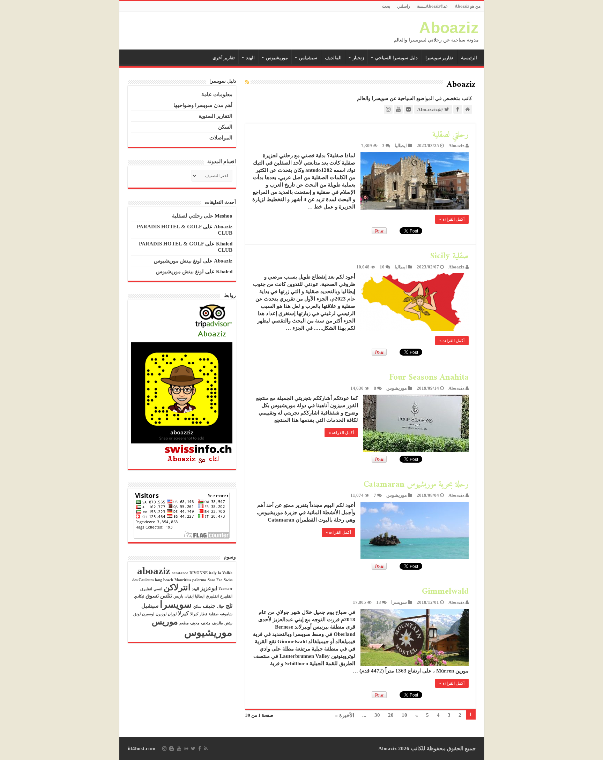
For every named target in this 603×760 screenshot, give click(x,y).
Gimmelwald (445, 591)
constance (180, 573)
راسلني (403, 6)
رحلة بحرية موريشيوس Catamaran (416, 484)
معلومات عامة (216, 94)
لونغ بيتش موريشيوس (178, 261)
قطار (203, 614)
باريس (178, 596)
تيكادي (139, 596)
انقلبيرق (212, 596)
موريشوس (396, 388)
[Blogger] (172, 748)
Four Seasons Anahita (429, 377)
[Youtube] (179, 748)
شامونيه (226, 614)
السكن (225, 127)
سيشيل (149, 606)
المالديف (333, 57)
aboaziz (153, 570)
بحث (386, 6)
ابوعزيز (208, 588)
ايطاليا (401, 145)
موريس (165, 621)
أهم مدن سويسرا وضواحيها (202, 105)
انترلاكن (177, 587)
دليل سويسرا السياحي (396, 57)
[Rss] (205, 748)
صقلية (213, 614)
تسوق (152, 596)
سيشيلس (308, 57)
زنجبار (358, 57)
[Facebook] (200, 748)
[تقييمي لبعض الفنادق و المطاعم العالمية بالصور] (213, 321)
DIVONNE (198, 573)
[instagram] (164, 748)
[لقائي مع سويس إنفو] (198, 454)
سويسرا (399, 602)
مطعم (184, 623)
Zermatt (225, 589)
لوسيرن (148, 614)
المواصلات (220, 137)
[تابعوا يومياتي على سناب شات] (181, 392)
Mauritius (182, 580)
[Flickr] (186, 748)
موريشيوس (277, 57)
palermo (199, 580)
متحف (205, 623)
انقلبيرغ (226, 596)
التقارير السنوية (215, 116)
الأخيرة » (344, 715)
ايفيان (189, 596)
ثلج (229, 606)
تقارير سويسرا (439, 57)
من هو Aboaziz (468, 6)
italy (213, 573)
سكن (197, 606)
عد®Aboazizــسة (432, 6)
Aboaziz (449, 28)
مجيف (195, 623)
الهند (250, 57)
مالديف (217, 623)
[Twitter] (193, 748)
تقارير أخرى (224, 57)
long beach (164, 580)
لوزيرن (161, 614)
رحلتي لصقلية (450, 135)
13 (378, 602)
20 (391, 715)
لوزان (172, 614)
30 (377, 715)
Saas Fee (215, 580)
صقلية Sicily (449, 256)
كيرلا (183, 613)
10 (382, 267)
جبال (220, 606)
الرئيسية (469, 57)
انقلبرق (146, 589)
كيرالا (194, 614)
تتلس (166, 596)
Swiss (228, 580)
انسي (158, 589)
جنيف (209, 606)
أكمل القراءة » (451, 219)
